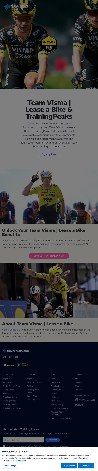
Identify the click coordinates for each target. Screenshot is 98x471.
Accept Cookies (69, 466)
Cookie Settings (10, 466)
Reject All (86, 466)
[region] (49, 459)
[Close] (94, 451)
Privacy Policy (20, 461)
